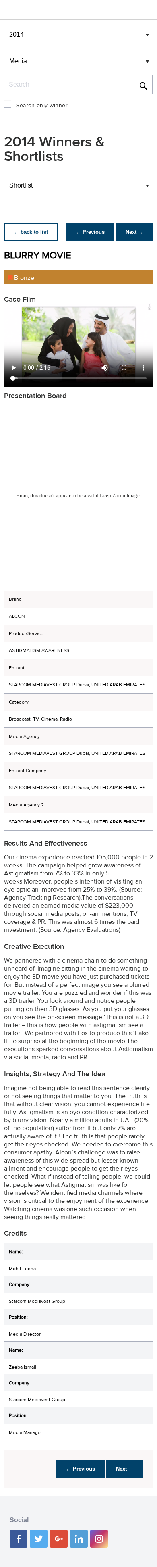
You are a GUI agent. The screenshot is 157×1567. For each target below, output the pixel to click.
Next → (134, 232)
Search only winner (42, 105)
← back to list (31, 232)
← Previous (90, 232)
